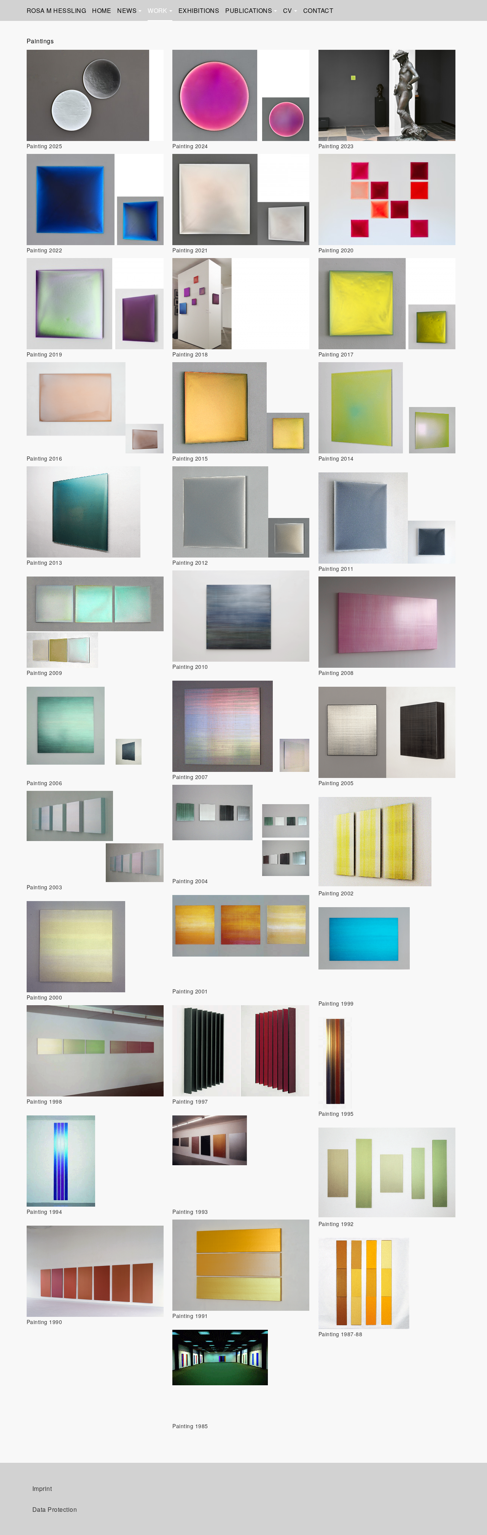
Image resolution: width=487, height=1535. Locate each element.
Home (101, 10)
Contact (318, 10)
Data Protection (54, 1509)
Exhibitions (198, 10)
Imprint (42, 1488)
